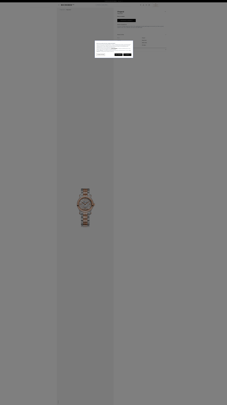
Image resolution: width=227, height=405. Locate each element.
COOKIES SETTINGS (100, 54)
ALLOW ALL (127, 54)
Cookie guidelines (114, 48)
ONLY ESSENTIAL (119, 54)
